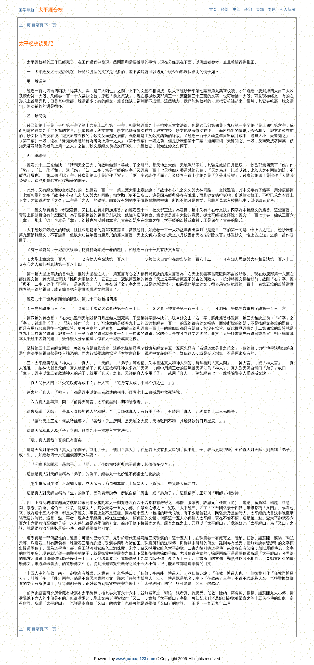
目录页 (37, 25)
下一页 (50, 25)
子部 (248, 9)
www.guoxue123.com (135, 659)
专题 (272, 9)
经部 (225, 9)
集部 (260, 9)
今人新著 (287, 9)
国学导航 (26, 10)
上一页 (25, 25)
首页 (213, 9)
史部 (236, 9)
